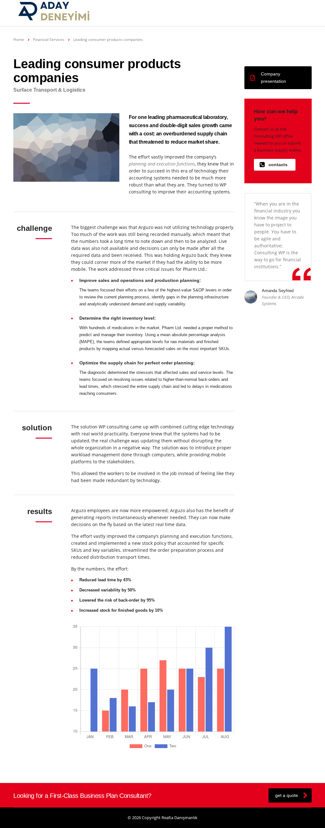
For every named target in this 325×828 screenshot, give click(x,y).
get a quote (286, 795)
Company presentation (273, 77)
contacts (278, 164)
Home (18, 39)
